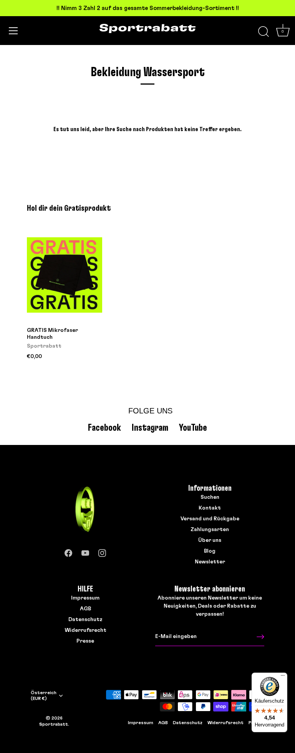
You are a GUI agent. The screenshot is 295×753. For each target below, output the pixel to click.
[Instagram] (102, 551)
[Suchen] (263, 31)
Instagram (150, 428)
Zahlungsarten (210, 529)
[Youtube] (85, 551)
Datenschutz (85, 619)
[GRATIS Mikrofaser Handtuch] (64, 275)
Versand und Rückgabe (210, 518)
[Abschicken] (260, 637)
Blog (209, 551)
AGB (85, 608)
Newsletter (210, 562)
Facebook (104, 428)
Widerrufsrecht (85, 630)
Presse (85, 641)
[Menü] (13, 30)
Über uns (209, 540)
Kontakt (210, 508)
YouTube (193, 428)
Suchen (210, 497)
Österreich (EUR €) (43, 695)
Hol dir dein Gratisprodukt (69, 208)
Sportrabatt (53, 724)
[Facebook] (68, 551)
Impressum (85, 598)
